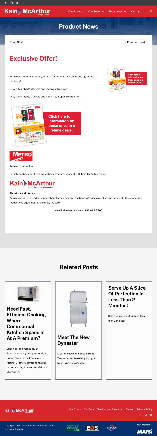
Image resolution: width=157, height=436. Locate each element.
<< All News (16, 42)
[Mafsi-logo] (144, 429)
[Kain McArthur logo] (28, 8)
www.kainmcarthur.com (69, 210)
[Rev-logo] (73, 425)
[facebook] (6, 3)
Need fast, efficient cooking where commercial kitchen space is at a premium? (26, 323)
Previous (132, 42)
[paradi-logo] (112, 425)
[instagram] (11, 3)
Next (142, 42)
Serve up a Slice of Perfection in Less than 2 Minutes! (127, 296)
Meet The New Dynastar (73, 340)
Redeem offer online (21, 166)
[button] (151, 11)
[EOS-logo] (92, 425)
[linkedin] (17, 3)
